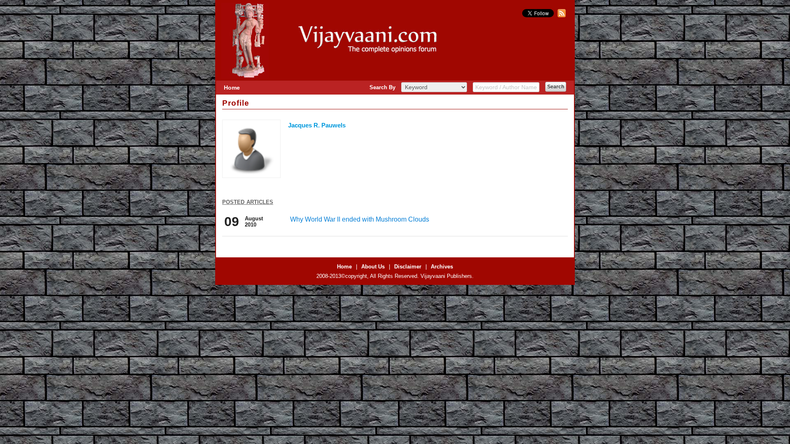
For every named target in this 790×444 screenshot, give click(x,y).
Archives (442, 267)
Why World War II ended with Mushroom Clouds (359, 219)
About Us (373, 267)
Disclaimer (407, 267)
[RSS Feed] (560, 15)
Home (232, 87)
